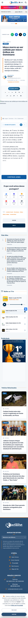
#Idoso (21, 212)
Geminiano (9, 41)
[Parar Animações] (20, 95)
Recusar (14, 610)
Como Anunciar (15, 560)
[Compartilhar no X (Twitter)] (20, 34)
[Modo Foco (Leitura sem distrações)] (10, 95)
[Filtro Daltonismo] (14, 95)
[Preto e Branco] (19, 92)
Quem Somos (15, 557)
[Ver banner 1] (11, 23)
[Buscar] (25, 2)
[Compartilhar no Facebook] (16, 34)
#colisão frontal (9, 212)
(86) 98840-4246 (10, 581)
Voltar (14, 220)
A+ (12, 92)
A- (5, 92)
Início (4, 41)
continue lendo (14, 177)
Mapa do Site (15, 569)
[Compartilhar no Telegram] (24, 34)
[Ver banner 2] (12, 23)
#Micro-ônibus (6, 214)
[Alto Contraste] (15, 92)
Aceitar (14, 614)
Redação (10, 76)
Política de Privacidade (17, 605)
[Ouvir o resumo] (21, 124)
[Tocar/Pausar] (4, 304)
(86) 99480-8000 (20, 581)
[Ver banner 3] (14, 23)
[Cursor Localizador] (17, 95)
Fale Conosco (15, 566)
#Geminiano (16, 212)
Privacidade (15, 563)
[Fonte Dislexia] (22, 92)
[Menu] (2, 2)
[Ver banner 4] (16, 23)
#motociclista (13, 214)
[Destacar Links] (7, 95)
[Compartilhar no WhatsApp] (12, 34)
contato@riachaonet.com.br (15, 78)
